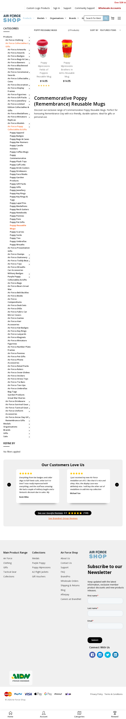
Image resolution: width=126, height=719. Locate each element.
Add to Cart (44, 52)
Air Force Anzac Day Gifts (18, 417)
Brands (72, 18)
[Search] (106, 18)
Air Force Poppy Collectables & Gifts (17, 128)
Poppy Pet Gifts (17, 222)
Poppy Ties (15, 238)
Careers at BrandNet (71, 599)
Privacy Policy (96, 694)
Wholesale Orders (69, 580)
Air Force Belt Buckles (18, 292)
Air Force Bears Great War (18, 288)
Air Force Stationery (17, 257)
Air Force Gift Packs (17, 97)
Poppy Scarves (17, 231)
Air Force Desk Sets (17, 305)
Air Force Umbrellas (17, 388)
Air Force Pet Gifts (16, 356)
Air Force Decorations (18, 84)
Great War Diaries (16, 398)
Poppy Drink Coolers (19, 167)
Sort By (94, 30)
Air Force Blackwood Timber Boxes (18, 67)
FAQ (63, 571)
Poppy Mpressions (41, 567)
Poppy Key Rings (18, 193)
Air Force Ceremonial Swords (18, 74)
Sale (5, 436)
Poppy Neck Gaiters (19, 209)
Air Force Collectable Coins (18, 80)
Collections (8, 576)
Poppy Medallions (18, 206)
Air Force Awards (16, 52)
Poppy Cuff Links (18, 164)
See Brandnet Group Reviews (63, 518)
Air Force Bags (15, 283)
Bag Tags (12, 391)
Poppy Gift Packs (18, 183)
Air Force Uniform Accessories (14, 412)
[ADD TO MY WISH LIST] (48, 54)
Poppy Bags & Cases (19, 139)
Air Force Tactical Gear (17, 407)
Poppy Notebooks (18, 212)
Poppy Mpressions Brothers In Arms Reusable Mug (67, 69)
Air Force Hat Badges (18, 327)
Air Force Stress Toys (18, 378)
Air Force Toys (15, 263)
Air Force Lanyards (17, 334)
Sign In (56, 8)
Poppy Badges (17, 135)
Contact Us (66, 562)
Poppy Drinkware (18, 171)
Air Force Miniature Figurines (17, 342)
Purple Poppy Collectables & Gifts (17, 278)
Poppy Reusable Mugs (18, 227)
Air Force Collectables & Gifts (17, 45)
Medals (41, 18)
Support (67, 8)
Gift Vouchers (38, 576)
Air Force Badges (16, 56)
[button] (43, 714)
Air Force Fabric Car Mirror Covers (17, 313)
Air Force (7, 558)
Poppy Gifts (15, 187)
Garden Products (16, 394)
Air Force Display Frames (16, 90)
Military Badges (15, 273)
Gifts (5, 433)
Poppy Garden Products (17, 179)
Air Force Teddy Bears (19, 260)
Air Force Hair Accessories (14, 323)
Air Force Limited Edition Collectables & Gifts (18, 107)
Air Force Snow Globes (19, 372)
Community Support (85, 8)
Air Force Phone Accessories (15, 361)
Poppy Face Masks (18, 174)
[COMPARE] (48, 49)
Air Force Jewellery (17, 100)
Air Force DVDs (15, 308)
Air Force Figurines (17, 94)
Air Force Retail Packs (18, 366)
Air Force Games (16, 318)
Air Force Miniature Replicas (17, 118)
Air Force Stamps (16, 254)
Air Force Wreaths (16, 267)
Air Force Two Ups (17, 385)
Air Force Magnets (17, 337)
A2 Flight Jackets (40, 571)
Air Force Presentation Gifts (19, 249)
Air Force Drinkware (15, 401)
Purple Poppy (38, 562)
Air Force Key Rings (17, 331)
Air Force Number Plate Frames (19, 348)
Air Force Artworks (17, 49)
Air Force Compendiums (15, 301)
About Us (65, 558)
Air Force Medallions (18, 113)
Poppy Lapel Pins (18, 203)
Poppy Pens (15, 219)
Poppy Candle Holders (16, 147)
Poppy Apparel (17, 132)
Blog (63, 590)
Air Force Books (15, 295)
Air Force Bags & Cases (19, 59)
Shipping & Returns (70, 585)
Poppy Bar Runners (19, 142)
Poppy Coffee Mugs (19, 151)
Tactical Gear (9, 571)
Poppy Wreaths (17, 244)
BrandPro (65, 576)
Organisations (57, 18)
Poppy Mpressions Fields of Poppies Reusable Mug (44, 69)
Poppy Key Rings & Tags (19, 198)
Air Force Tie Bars (16, 382)
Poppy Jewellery (18, 190)
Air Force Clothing (14, 40)
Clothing (7, 562)
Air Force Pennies (16, 353)
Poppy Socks (16, 235)
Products (27, 18)
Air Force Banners (16, 62)
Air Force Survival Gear (17, 404)
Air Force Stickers (16, 375)
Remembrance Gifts (15, 420)
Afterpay (65, 594)
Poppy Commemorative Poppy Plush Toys (18, 158)
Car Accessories (15, 270)
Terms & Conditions (113, 694)
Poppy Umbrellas (18, 241)
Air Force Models (16, 123)
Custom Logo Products (38, 8)
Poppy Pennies (17, 215)
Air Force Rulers (15, 369)
